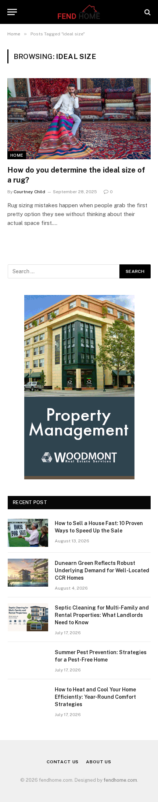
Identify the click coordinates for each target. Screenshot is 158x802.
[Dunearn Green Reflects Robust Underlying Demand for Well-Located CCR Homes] (28, 573)
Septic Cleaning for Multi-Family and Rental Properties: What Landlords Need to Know (102, 615)
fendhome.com (120, 780)
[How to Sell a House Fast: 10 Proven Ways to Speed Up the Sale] (28, 533)
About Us (98, 761)
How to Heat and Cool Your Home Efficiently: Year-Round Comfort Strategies (95, 697)
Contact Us (63, 761)
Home (16, 155)
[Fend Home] (79, 12)
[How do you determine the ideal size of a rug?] (79, 118)
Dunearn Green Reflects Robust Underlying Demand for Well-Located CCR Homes (102, 570)
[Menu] (12, 12)
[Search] (147, 12)
